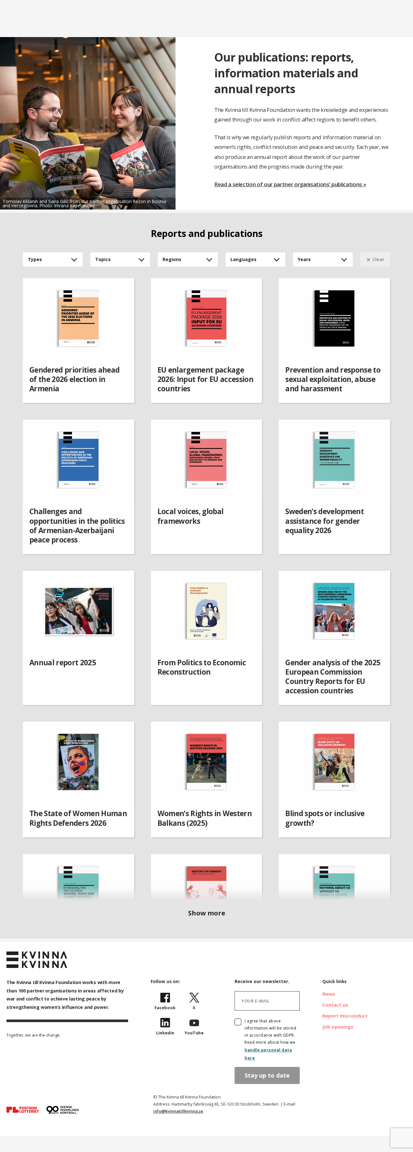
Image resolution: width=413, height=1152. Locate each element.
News (328, 994)
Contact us (335, 1005)
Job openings (337, 1027)
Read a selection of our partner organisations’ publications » (290, 184)
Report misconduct (345, 1016)
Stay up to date (267, 1075)
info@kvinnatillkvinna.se (178, 1111)
